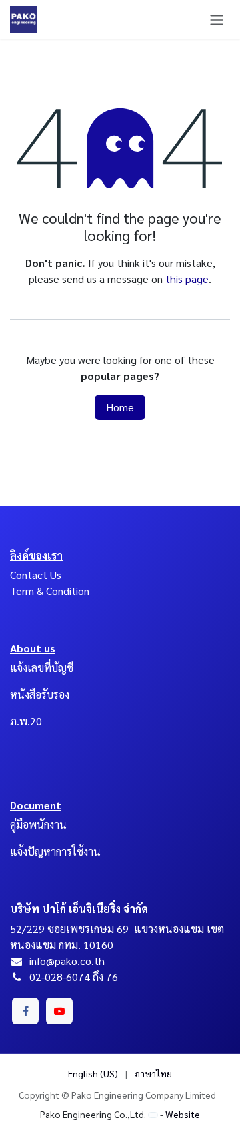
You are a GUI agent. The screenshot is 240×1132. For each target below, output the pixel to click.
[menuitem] (93, 1074)
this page (187, 279)
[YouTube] (59, 1011)
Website (182, 1114)
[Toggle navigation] (216, 19)
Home (120, 407)
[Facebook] (25, 1011)
